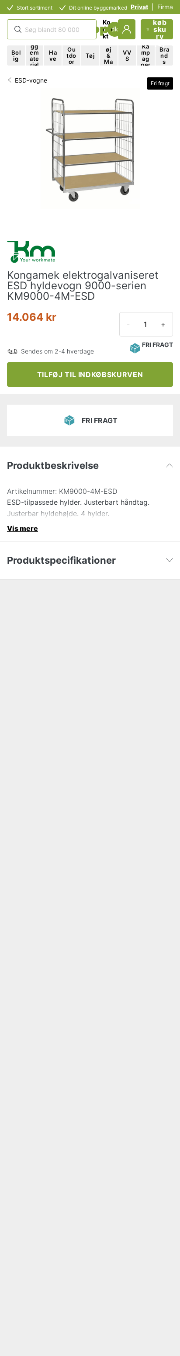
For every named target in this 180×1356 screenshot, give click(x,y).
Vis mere (22, 528)
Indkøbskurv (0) (159, 29)
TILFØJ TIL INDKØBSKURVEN (90, 374)
